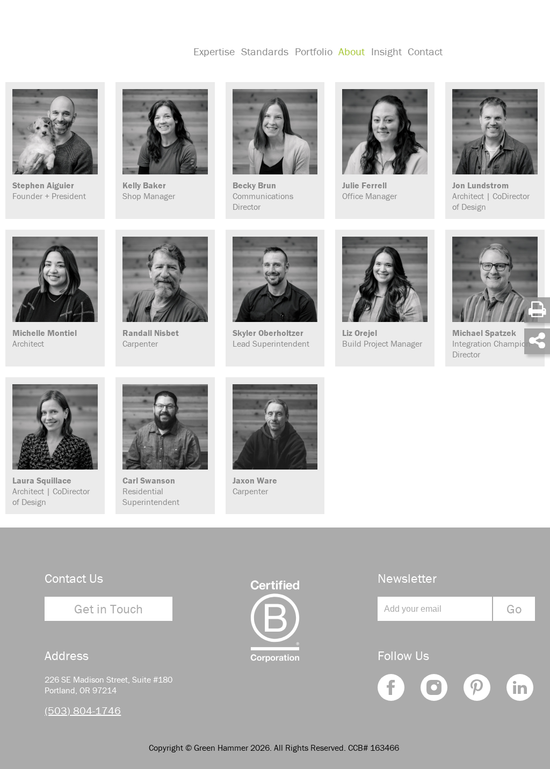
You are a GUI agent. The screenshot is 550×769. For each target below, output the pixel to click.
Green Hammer (92, 40)
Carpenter (150, 338)
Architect (44, 338)
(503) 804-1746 (83, 710)
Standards (264, 51)
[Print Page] (537, 310)
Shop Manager (148, 190)
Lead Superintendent (271, 338)
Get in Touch (108, 609)
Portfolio (313, 51)
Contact (425, 51)
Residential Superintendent (150, 491)
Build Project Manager (382, 338)
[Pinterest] (477, 687)
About (351, 51)
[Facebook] (391, 687)
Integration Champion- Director (492, 343)
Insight (386, 51)
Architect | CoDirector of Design (491, 196)
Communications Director (263, 196)
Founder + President (49, 190)
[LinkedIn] (519, 687)
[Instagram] (434, 687)
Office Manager (369, 190)
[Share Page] (537, 341)
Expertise (214, 51)
